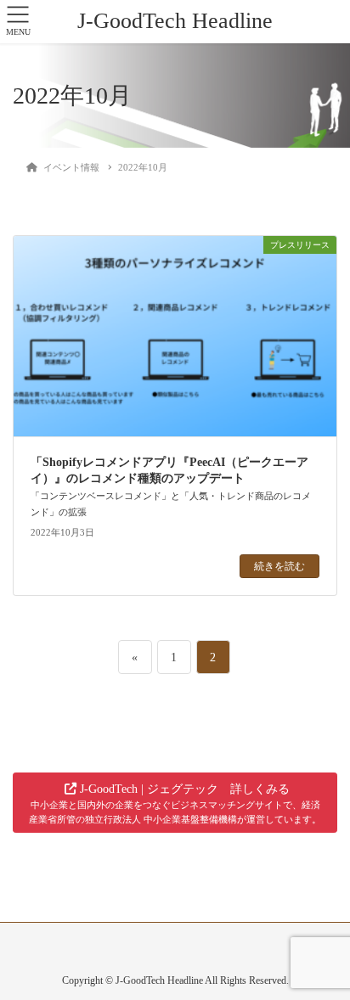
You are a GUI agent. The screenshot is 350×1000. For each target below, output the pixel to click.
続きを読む (279, 566)
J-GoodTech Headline (175, 20)
